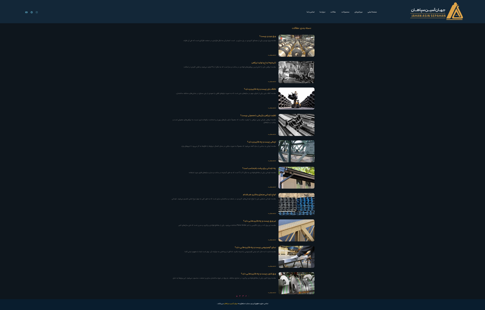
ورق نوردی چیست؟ (267, 36)
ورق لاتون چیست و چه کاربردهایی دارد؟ (258, 274)
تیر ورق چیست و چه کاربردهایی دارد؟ (259, 221)
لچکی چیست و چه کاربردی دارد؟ (261, 142)
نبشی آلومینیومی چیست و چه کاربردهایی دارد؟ (255, 247)
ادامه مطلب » (272, 55)
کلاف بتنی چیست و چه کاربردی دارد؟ (260, 89)
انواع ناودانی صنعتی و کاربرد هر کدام (259, 194)
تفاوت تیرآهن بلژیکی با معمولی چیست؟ (258, 115)
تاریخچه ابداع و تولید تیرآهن (263, 62)
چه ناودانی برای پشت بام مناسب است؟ (259, 168)
